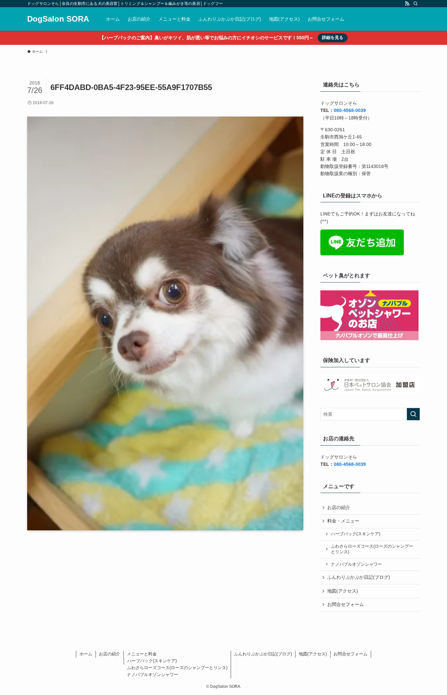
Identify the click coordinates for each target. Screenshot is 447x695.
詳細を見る (332, 37)
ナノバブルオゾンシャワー (356, 564)
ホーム (86, 653)
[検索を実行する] (413, 414)
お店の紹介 (338, 507)
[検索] (415, 3)
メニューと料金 (142, 653)
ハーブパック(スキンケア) (355, 534)
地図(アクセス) (342, 591)
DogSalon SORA (58, 19)
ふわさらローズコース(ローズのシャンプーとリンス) (372, 549)
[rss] (407, 3)
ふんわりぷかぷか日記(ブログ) (358, 577)
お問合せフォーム (345, 604)
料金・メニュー (343, 520)
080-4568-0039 (350, 110)
